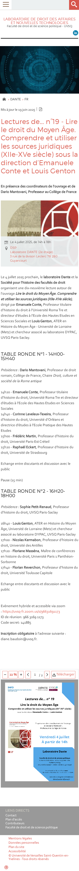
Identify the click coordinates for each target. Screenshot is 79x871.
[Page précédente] (28, 674)
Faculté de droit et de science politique (31, 827)
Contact (11, 815)
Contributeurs (15, 823)
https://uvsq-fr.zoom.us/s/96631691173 (31, 612)
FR (26, 99)
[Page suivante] (47, 674)
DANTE (15, 99)
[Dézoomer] (5, 674)
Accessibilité (17, 851)
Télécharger (65, 674)
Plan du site (16, 847)
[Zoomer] (21, 674)
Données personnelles (24, 842)
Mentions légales (20, 838)
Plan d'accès (13, 819)
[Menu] (6, 5)
